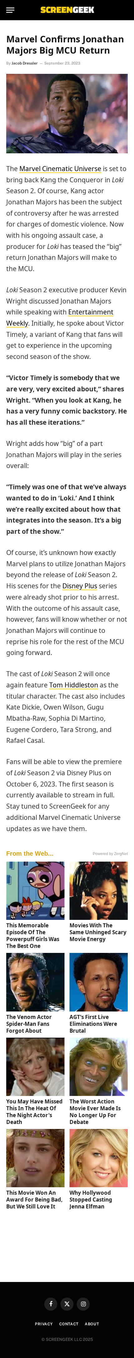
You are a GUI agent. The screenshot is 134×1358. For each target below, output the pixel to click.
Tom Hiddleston (73, 685)
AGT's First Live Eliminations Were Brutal (93, 1023)
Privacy (44, 1324)
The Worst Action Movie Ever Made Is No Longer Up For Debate (95, 1112)
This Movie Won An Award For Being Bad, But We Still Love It (34, 1199)
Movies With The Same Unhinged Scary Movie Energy (98, 932)
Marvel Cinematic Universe (60, 168)
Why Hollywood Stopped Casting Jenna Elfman (90, 1199)
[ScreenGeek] (67, 10)
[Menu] (10, 10)
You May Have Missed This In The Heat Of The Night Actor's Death (34, 1112)
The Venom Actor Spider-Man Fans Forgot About (29, 1023)
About (92, 1324)
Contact (69, 1324)
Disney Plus (79, 585)
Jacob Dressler (25, 63)
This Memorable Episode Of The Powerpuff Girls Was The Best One (32, 935)
